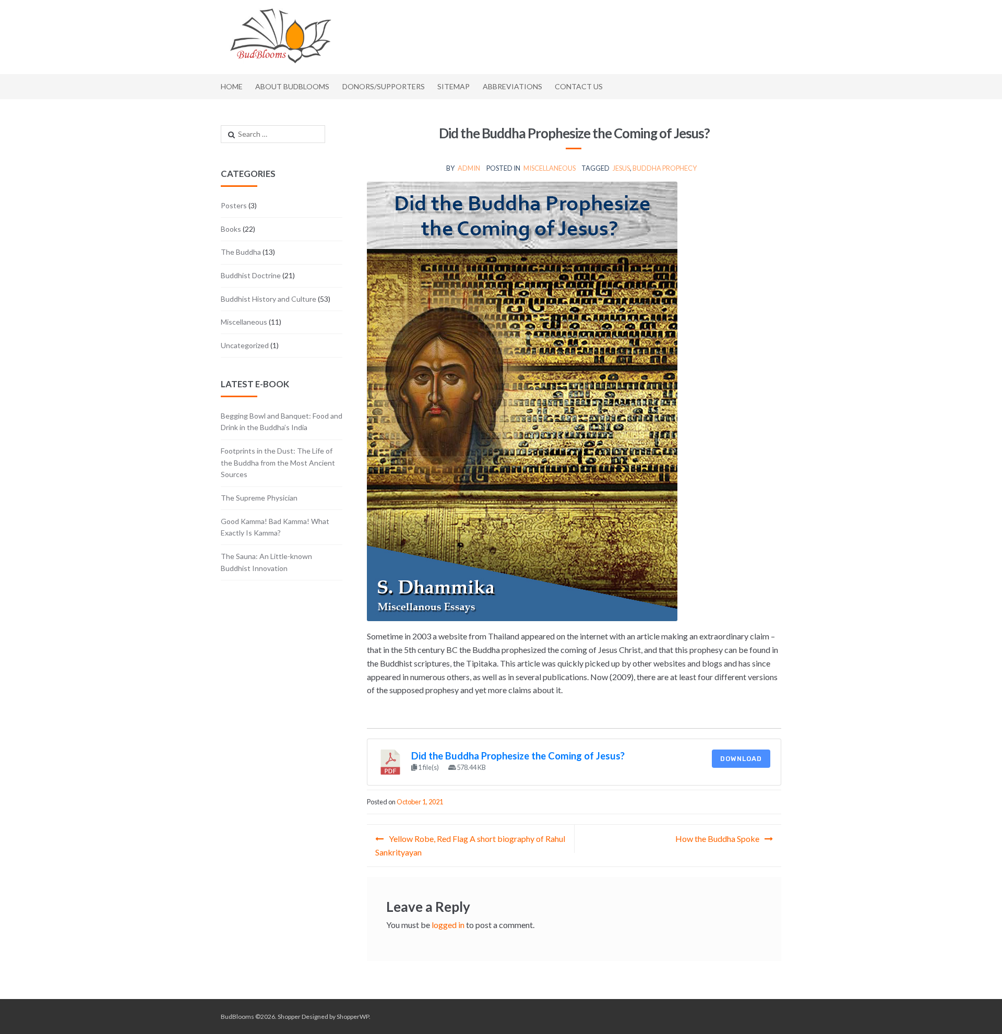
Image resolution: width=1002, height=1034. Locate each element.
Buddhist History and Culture (268, 298)
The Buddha (241, 251)
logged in (448, 925)
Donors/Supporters (383, 86)
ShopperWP (353, 1016)
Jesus (621, 168)
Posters (234, 205)
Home (232, 86)
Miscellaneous (549, 168)
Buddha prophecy (665, 168)
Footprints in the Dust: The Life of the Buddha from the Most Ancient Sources (278, 462)
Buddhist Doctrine (251, 275)
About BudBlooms (292, 86)
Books (231, 228)
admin (469, 168)
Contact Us (579, 86)
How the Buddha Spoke (717, 838)
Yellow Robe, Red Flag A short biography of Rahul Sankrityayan (470, 845)
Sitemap (453, 86)
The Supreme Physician (259, 497)
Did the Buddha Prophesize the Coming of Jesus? (518, 756)
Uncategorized (245, 345)
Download (741, 759)
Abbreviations (512, 86)
